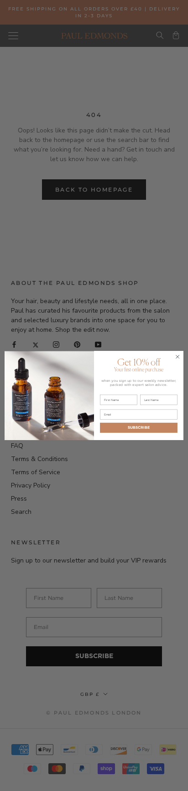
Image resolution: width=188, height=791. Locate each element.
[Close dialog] (177, 357)
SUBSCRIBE (139, 428)
